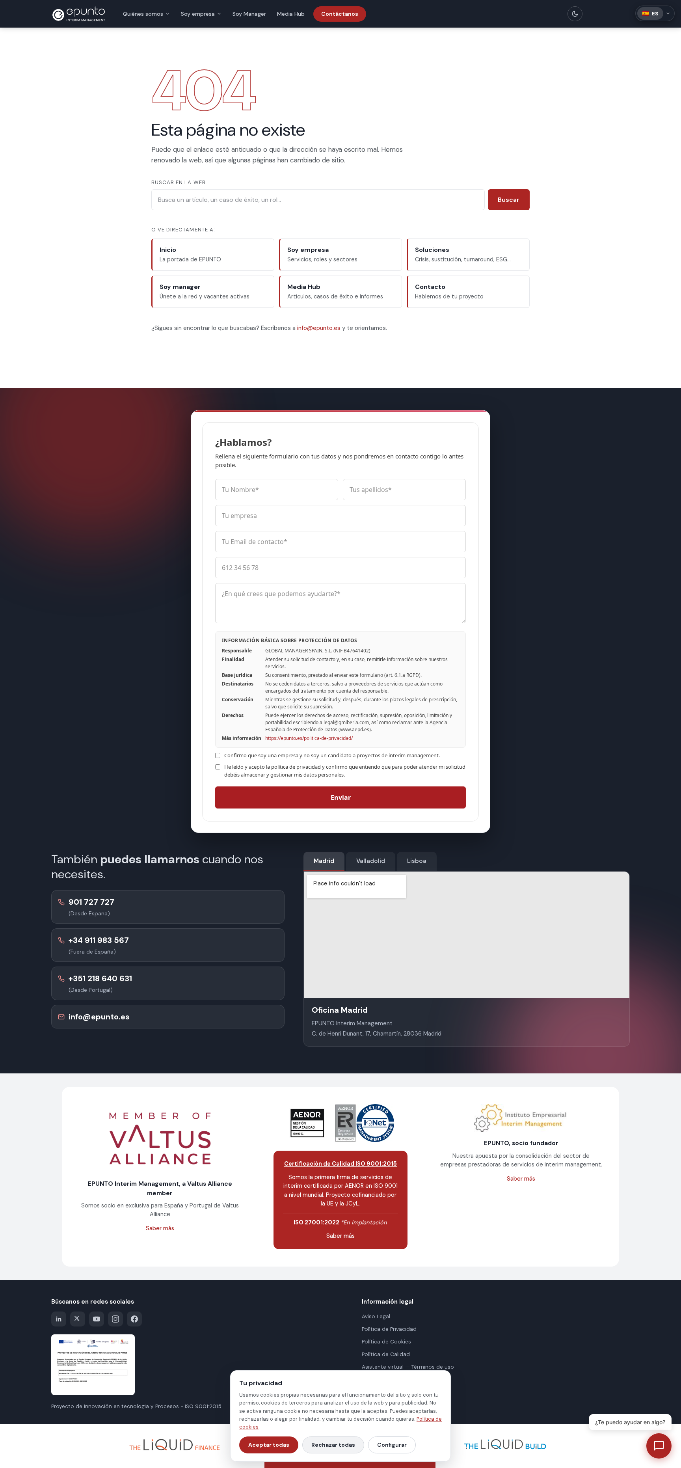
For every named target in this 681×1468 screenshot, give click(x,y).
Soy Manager (249, 13)
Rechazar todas (333, 1444)
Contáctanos (339, 13)
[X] (77, 1319)
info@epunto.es (318, 328)
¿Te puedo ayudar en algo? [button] (630, 1422)
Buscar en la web (178, 182)
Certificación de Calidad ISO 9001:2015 (340, 1163)
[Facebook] (134, 1319)
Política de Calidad (386, 1354)
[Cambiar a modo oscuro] (575, 13)
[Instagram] (115, 1319)
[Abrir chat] (659, 1446)
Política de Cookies (386, 1341)
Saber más (160, 1228)
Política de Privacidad (389, 1329)
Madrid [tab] (324, 861)
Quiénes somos (143, 13)
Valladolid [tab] (370, 861)
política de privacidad (296, 766)
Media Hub (291, 13)
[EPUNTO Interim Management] (78, 14)
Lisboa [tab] (416, 861)
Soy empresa (198, 13)
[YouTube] (96, 1319)
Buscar (508, 200)
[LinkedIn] (58, 1319)
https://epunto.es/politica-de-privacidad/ (309, 738)
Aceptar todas (268, 1444)
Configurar (392, 1444)
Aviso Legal (376, 1316)
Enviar (341, 797)
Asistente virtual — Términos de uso (408, 1367)
